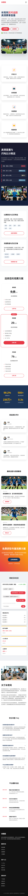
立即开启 (14, 308)
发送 (23, 606)
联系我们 (3, 885)
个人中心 (3, 863)
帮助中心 (3, 867)
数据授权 (3, 883)
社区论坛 (3, 865)
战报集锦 (3, 851)
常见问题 (3, 869)
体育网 (3, 2)
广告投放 (3, 879)
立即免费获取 (14, 559)
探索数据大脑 (14, 261)
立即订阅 (14, 342)
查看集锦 (7, 501)
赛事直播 (3, 847)
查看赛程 (14, 29)
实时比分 (3, 849)
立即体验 (5, 28)
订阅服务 (3, 854)
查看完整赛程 (14, 233)
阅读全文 (7, 532)
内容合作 (3, 881)
